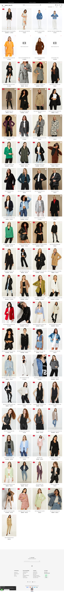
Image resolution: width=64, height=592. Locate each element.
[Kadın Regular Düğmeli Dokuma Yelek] (24, 419)
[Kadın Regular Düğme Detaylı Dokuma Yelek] (39, 392)
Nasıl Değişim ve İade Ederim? (36, 576)
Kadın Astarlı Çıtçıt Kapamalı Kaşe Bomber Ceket (24, 404)
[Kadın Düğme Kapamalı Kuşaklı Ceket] (55, 445)
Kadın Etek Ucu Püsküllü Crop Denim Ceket (9, 404)
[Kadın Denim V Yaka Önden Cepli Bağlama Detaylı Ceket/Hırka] (55, 19)
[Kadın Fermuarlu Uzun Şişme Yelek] (24, 152)
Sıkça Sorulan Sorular (35, 577)
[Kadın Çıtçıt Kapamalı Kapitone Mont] (55, 232)
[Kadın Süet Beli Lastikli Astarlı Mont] (39, 46)
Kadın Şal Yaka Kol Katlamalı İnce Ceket (9, 484)
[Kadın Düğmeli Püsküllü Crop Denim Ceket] (24, 499)
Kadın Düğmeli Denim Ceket (24, 484)
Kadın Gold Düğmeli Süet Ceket (9, 537)
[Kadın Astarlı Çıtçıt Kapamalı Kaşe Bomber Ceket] (24, 392)
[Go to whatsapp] (2, 590)
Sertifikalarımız (24, 576)
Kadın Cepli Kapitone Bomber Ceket (40, 191)
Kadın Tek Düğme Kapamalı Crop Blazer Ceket (39, 324)
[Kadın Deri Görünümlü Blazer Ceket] (24, 232)
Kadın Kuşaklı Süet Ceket (54, 217)
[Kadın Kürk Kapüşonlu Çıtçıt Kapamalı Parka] (55, 99)
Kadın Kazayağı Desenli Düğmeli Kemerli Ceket (39, 137)
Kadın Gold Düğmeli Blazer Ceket (9, 164)
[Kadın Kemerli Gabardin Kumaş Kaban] (9, 499)
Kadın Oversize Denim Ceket (55, 377)
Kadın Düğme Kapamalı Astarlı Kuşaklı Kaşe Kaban (40, 244)
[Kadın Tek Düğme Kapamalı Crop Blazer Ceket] (39, 312)
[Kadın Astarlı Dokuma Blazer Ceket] (9, 445)
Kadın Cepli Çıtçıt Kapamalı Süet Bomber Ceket (24, 191)
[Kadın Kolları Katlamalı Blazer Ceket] (24, 285)
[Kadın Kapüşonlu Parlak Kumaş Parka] (55, 72)
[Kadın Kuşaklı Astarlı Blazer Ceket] (9, 259)
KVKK (23, 574)
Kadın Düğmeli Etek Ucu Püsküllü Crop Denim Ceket (9, 377)
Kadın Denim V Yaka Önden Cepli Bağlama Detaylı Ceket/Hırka (55, 31)
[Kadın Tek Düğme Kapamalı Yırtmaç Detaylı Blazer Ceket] (9, 19)
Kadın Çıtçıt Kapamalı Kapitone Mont (55, 244)
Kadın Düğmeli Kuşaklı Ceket (24, 84)
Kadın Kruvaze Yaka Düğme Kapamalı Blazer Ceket (55, 297)
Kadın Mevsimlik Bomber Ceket (9, 191)
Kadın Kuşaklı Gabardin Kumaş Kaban (9, 137)
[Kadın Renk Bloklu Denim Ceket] (24, 205)
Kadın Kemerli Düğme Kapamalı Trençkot (55, 324)
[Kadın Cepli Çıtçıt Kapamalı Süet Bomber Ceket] (24, 179)
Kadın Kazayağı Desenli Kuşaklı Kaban (39, 84)
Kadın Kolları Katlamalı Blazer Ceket (24, 297)
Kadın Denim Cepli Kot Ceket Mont (39, 31)
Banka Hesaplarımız (16, 573)
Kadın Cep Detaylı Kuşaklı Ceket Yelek (24, 31)
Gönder (39, 561)
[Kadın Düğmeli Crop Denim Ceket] (24, 259)
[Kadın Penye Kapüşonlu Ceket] (55, 472)
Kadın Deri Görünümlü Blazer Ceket (24, 244)
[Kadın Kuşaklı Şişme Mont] (55, 179)
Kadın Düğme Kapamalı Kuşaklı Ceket (55, 457)
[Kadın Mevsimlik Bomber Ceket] (9, 179)
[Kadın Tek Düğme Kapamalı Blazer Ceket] (9, 205)
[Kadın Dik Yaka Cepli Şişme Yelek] (55, 152)
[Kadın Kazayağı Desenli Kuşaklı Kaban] (39, 72)
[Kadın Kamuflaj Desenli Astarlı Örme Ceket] (55, 126)
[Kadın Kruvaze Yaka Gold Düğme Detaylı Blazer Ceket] (9, 339)
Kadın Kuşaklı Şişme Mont (55, 191)
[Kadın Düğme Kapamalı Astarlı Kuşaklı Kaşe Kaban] (39, 232)
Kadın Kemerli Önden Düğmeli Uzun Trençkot (9, 297)
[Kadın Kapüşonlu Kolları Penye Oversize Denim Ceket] (24, 339)
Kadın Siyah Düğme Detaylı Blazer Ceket (9, 324)
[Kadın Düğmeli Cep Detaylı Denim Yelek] (39, 339)
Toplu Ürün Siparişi (25, 577)
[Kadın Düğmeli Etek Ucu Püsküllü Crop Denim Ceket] (9, 365)
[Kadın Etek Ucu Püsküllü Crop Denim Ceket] (9, 392)
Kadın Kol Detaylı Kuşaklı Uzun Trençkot (9, 84)
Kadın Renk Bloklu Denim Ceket (24, 217)
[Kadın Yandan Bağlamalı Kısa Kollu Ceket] (9, 46)
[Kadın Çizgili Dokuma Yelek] (39, 419)
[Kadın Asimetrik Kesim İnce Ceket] (24, 445)
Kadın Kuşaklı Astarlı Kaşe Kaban (24, 111)
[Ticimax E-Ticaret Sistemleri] (32, 591)
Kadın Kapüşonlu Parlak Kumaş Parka (55, 84)
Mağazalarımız (16, 572)
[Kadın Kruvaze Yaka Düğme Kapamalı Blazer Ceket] (55, 285)
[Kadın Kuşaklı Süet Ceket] (55, 205)
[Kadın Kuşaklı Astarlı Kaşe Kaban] (24, 99)
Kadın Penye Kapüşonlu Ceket (55, 484)
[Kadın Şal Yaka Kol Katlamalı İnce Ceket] (9, 472)
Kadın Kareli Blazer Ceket (39, 484)
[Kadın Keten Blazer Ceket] (55, 46)
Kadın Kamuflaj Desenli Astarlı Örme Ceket (55, 137)
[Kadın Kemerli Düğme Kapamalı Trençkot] (55, 312)
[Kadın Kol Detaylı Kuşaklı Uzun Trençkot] (9, 72)
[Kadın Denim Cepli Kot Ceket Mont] (39, 19)
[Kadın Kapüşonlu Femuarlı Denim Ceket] (39, 365)
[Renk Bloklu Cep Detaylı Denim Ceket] (55, 339)
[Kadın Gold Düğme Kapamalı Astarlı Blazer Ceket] (39, 259)
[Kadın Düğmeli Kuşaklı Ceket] (24, 72)
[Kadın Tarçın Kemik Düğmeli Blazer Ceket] (24, 46)
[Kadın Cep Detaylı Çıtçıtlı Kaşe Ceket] (39, 205)
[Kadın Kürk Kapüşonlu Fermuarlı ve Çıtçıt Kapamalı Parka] (55, 259)
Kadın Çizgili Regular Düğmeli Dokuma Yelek (55, 404)
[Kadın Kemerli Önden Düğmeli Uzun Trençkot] (9, 285)
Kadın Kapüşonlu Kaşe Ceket (24, 137)
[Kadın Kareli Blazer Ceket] (39, 472)
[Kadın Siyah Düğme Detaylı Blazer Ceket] (9, 312)
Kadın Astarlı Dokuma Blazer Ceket (9, 457)
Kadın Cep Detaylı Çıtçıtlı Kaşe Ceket (39, 217)
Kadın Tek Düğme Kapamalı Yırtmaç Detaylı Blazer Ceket (9, 31)
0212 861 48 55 (47, 573)
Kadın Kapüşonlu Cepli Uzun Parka (39, 164)
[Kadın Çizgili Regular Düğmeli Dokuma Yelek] (55, 392)
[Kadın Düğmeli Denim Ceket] (24, 472)
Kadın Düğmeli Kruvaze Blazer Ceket (39, 297)
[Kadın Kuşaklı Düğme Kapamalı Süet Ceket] (39, 99)
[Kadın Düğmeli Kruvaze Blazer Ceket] (39, 285)
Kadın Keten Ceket (39, 457)
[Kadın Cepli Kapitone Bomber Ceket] (39, 179)
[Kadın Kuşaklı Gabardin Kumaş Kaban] (9, 126)
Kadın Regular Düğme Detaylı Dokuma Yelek (39, 404)
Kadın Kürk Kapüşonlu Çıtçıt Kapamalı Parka (55, 111)
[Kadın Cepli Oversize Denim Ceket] (55, 499)
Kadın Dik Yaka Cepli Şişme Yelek (55, 164)
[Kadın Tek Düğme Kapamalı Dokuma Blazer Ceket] (55, 419)
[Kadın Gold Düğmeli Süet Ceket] (9, 525)
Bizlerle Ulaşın (34, 574)
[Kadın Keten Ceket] (39, 445)
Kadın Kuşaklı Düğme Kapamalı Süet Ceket (40, 111)
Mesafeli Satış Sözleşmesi (26, 575)
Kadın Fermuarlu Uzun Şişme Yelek (24, 164)
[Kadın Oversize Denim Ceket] (55, 365)
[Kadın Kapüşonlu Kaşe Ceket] (24, 126)
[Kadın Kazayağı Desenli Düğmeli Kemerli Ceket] (39, 126)
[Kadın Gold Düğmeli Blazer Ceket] (9, 152)
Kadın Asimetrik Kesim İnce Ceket (24, 457)
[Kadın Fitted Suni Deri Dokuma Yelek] (9, 419)
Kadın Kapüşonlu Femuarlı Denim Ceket (39, 377)
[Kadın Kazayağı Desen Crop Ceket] (39, 499)
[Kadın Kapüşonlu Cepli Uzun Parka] (39, 152)
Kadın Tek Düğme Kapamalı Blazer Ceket (9, 217)
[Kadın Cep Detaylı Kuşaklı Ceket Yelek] (24, 19)
